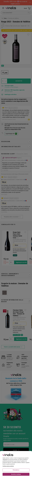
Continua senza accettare (8, 466)
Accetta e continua (16, 474)
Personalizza (16, 470)
